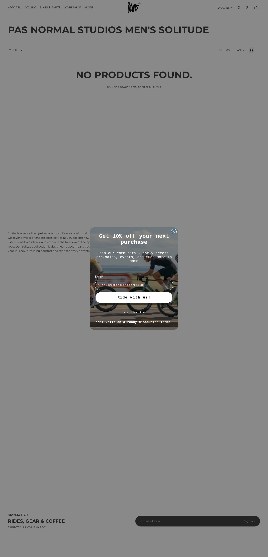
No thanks (134, 312)
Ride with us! (134, 297)
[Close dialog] (173, 231)
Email (99, 276)
